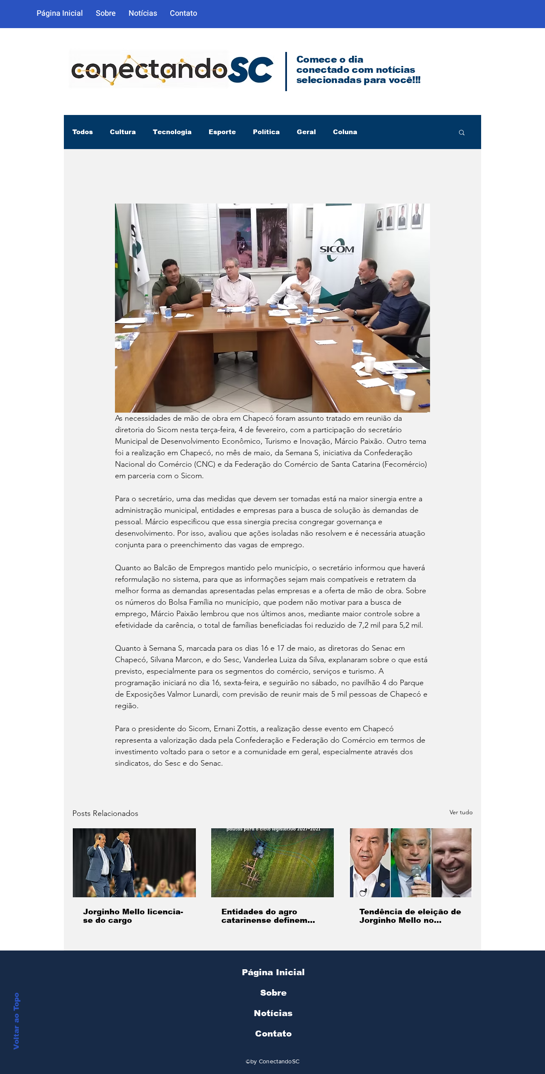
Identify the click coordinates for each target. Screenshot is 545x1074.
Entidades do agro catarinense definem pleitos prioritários (264, 916)
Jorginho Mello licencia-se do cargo (133, 916)
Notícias (273, 1013)
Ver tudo (461, 812)
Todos (82, 131)
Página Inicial (273, 972)
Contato (273, 1033)
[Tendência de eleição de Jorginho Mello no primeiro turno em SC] (410, 862)
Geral (306, 131)
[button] (462, 132)
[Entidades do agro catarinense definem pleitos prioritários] (272, 862)
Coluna (345, 131)
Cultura (123, 131)
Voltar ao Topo (16, 1021)
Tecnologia (172, 131)
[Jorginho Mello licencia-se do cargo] (134, 862)
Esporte (222, 131)
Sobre (273, 992)
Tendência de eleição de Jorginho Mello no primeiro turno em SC (410, 916)
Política (266, 131)
